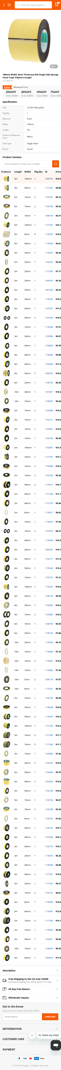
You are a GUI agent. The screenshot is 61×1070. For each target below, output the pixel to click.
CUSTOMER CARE (13, 1039)
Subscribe (50, 1016)
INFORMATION (12, 1029)
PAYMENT (9, 1049)
